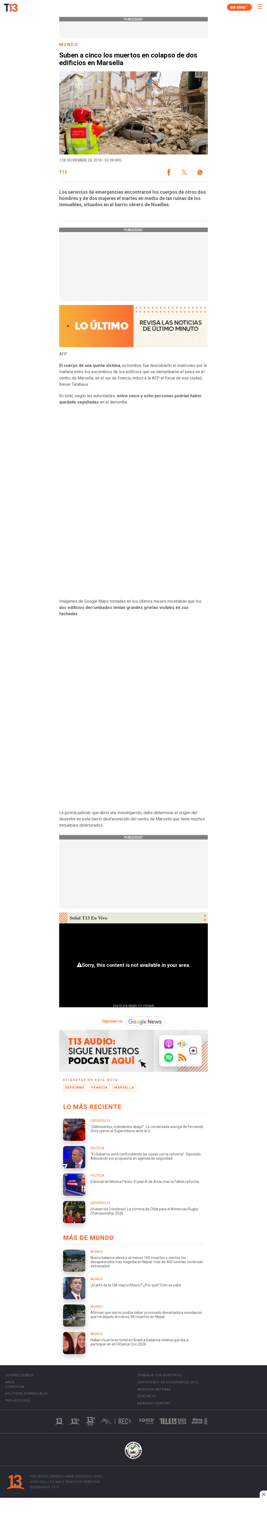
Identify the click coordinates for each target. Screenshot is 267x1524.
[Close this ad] (263, 1494)
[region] (133, 1511)
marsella (124, 1087)
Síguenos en (112, 1021)
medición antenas (154, 1389)
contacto (146, 1396)
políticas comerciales (26, 1393)
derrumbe (75, 1087)
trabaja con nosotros (159, 1375)
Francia (99, 1087)
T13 (63, 172)
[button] (169, 172)
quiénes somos (19, 1375)
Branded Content (154, 1403)
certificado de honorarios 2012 (167, 1382)
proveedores (17, 1400)
